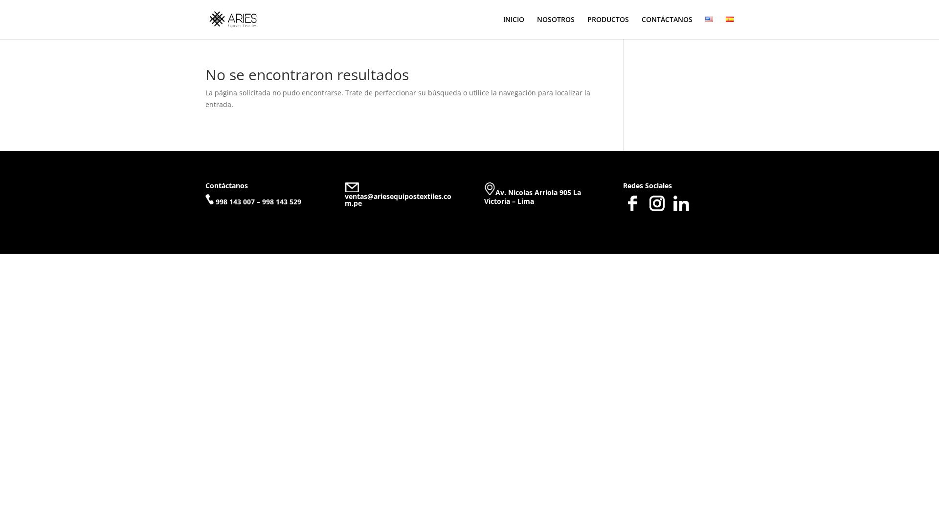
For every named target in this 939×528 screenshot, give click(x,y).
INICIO (513, 20)
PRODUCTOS (608, 20)
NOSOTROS (556, 20)
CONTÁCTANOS (667, 20)
